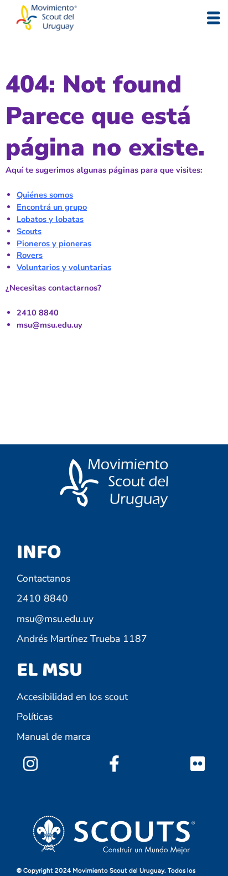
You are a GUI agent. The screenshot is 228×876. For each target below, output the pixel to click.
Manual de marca (54, 736)
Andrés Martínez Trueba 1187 (82, 638)
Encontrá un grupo (52, 206)
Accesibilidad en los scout (72, 696)
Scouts (29, 231)
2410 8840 (42, 598)
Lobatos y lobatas (50, 219)
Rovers (30, 255)
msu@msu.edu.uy (55, 618)
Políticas (35, 716)
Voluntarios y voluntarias (64, 267)
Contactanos (43, 578)
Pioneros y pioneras (54, 243)
